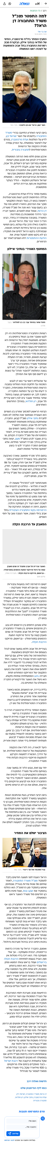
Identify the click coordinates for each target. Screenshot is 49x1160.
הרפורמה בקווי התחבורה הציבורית (28, 510)
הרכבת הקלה (39, 642)
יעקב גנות (28, 891)
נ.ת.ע (36, 676)
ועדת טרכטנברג (19, 139)
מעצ (17, 439)
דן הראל (42, 211)
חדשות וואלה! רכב (37, 1081)
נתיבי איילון (32, 418)
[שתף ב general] (4, 3)
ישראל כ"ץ (21, 1094)
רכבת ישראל (11, 1061)
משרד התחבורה (32, 1094)
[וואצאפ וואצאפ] (9, 3)
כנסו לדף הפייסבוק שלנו (34, 1088)
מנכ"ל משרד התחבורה (25, 881)
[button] (37, 3)
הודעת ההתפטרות (37, 238)
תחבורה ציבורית (20, 150)
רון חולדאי (31, 401)
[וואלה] (24, 3)
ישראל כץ (11, 136)
